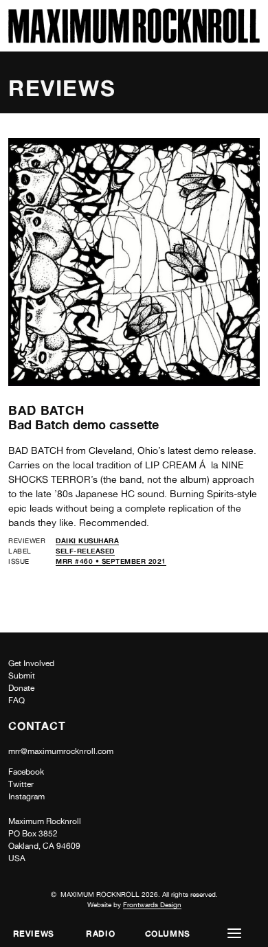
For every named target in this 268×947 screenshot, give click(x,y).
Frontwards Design (152, 904)
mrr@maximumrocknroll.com (60, 751)
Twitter (21, 784)
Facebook (26, 772)
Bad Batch (46, 410)
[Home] (134, 39)
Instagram (26, 796)
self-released (85, 551)
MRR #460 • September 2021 (111, 561)
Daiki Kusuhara (87, 540)
